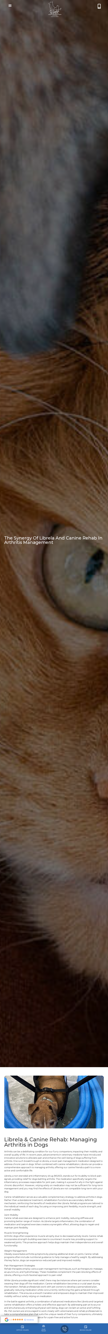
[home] (54, 9)
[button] (9, 6)
